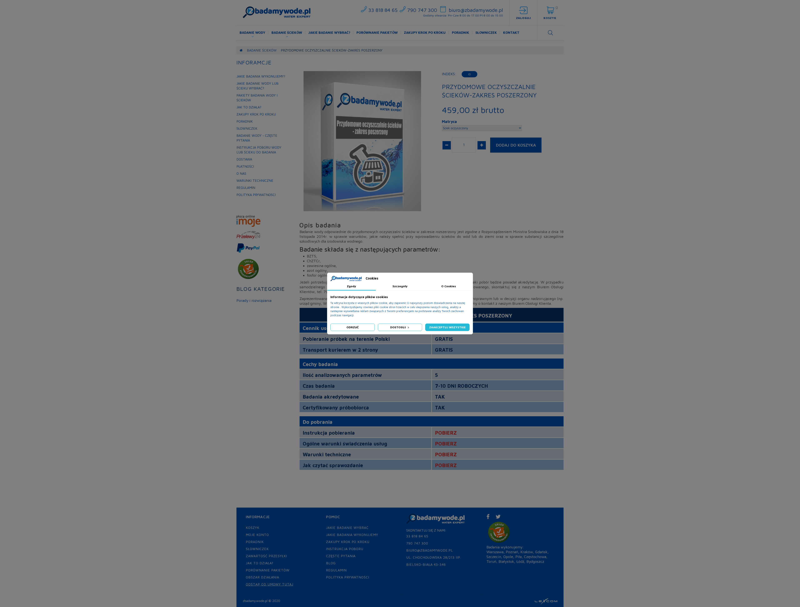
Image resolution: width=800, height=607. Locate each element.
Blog (331, 563)
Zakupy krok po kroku (425, 32)
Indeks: (449, 74)
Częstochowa (535, 556)
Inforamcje (254, 62)
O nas (241, 173)
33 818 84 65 (383, 10)
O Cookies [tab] (448, 286)
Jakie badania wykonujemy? (260, 76)
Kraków (526, 552)
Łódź (520, 561)
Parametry (370, 225)
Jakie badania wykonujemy (352, 535)
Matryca (449, 121)
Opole (508, 556)
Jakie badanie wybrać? (329, 32)
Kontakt (511, 32)
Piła (518, 556)
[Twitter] (498, 516)
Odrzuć (352, 327)
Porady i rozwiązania (253, 300)
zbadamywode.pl (255, 601)
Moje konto (257, 535)
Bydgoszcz (535, 561)
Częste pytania (341, 556)
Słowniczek (486, 32)
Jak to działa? (248, 107)
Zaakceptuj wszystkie (447, 327)
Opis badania (320, 225)
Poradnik (460, 32)
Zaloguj (523, 18)
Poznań (512, 552)
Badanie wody (252, 32)
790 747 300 (422, 10)
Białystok (506, 561)
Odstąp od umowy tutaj (269, 584)
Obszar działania (262, 577)
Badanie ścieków (286, 32)
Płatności (245, 166)
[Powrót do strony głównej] (241, 50)
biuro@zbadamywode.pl (476, 10)
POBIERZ (446, 433)
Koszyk (252, 527)
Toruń (491, 561)
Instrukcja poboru (344, 549)
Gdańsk (541, 552)
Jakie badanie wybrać (347, 527)
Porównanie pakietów (377, 32)
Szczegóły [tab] (400, 286)
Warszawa (495, 552)
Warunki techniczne (254, 180)
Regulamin (245, 187)
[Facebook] (488, 516)
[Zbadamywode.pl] (276, 12)
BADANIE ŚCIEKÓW (262, 50)
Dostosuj (398, 327)
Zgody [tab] (351, 286)
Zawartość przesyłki (266, 556)
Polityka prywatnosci (256, 195)
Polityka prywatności (347, 577)
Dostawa (244, 159)
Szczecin (493, 556)
